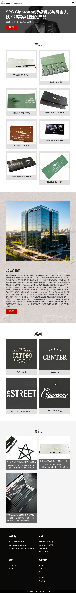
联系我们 (12, 311)
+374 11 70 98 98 (18, 541)
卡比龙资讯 (12, 565)
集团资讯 (12, 568)
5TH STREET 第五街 (46, 545)
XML (49, 591)
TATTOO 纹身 (43, 551)
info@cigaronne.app (19, 545)
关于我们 (42, 578)
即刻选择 (12, 27)
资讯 (40, 574)
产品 (40, 568)
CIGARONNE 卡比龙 (46, 542)
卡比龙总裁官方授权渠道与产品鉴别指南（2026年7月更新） (31, 462)
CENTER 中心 (44, 548)
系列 (40, 571)
